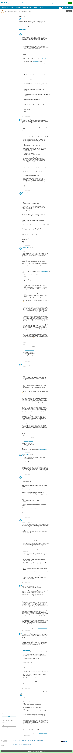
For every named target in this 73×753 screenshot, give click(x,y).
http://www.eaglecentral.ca (29, 350)
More (30, 11)
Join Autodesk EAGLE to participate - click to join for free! (36, 751)
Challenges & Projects (31, 740)
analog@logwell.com (38, 44)
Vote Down (23, 116)
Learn (18, 740)
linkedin (66, 741)
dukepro (23, 192)
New (70, 11)
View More (45, 691)
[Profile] (70, 7)
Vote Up (22, 116)
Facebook (64, 741)
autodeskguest (25, 33)
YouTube (67, 741)
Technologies (23, 740)
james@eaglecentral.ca (45, 271)
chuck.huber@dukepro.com (45, 58)
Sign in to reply (22, 29)
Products (6, 9)
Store (42, 740)
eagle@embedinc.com (44, 536)
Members (14, 740)
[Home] (6, 3)
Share (9, 716)
